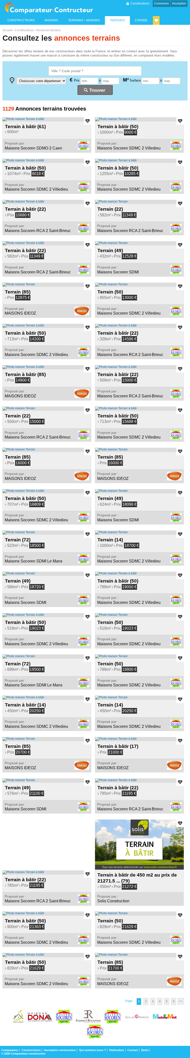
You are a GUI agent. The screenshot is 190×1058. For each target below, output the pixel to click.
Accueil (7, 30)
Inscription (179, 3)
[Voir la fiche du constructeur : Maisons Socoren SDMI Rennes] (95, 1032)
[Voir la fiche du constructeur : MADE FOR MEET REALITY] (164, 1017)
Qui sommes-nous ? (92, 1050)
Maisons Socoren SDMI (118, 272)
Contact (132, 1050)
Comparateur (9, 1050)
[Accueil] (48, 8)
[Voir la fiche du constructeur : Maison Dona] (39, 1017)
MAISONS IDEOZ (20, 313)
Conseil (141, 20)
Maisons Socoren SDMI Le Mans (33, 561)
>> (180, 1001)
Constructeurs (24, 30)
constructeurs (21, 20)
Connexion (161, 3)
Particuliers (116, 1050)
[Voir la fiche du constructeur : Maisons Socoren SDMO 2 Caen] (112, 1017)
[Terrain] (139, 202)
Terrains (117, 20)
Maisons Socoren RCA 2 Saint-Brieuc (38, 231)
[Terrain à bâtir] (46, 119)
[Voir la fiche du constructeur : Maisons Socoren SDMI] (64, 1017)
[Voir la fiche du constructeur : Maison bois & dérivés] (18, 1017)
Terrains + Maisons (84, 20)
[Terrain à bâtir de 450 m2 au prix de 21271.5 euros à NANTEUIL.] (139, 845)
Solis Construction (113, 901)
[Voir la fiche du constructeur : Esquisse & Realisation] (88, 1017)
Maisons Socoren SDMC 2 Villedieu (129, 148)
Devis (144, 1050)
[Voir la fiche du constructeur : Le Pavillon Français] (136, 1017)
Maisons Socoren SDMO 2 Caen (33, 148)
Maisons (51, 20)
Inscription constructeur (60, 1050)
